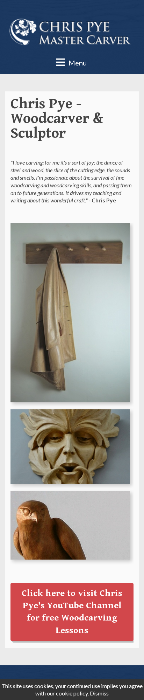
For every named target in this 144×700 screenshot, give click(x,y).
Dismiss (99, 693)
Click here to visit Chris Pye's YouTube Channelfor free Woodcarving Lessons (72, 611)
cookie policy (72, 693)
